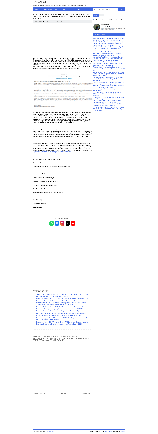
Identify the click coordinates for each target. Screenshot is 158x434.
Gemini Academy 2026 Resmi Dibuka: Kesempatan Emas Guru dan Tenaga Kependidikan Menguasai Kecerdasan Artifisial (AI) (109, 73)
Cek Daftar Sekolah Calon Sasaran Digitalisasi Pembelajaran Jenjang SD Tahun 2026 (107, 101)
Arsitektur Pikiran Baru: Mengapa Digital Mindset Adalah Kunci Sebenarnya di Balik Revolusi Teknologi (108, 93)
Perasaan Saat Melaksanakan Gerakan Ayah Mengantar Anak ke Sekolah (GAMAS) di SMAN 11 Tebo (109, 68)
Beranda (37, 9)
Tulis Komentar (48, 21)
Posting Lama (86, 394)
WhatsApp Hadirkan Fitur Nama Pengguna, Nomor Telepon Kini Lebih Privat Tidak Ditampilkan (108, 39)
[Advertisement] (62, 40)
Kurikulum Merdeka (60, 21)
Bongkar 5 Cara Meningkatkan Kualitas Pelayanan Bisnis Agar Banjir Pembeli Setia (108, 86)
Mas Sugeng (108, 431)
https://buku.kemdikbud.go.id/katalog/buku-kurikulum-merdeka (52, 152)
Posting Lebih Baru (39, 394)
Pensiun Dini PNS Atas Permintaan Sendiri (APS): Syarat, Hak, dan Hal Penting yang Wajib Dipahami (109, 83)
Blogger (122, 431)
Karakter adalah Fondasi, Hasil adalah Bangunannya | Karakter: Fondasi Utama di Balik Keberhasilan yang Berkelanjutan (108, 63)
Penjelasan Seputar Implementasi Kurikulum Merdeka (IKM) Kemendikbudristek (61, 313)
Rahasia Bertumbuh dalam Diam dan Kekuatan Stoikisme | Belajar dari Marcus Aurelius (107, 59)
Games (63, 9)
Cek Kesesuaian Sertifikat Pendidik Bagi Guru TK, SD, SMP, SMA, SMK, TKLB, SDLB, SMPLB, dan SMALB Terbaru (108, 108)
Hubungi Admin (74, 9)
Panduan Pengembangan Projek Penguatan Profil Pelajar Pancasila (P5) (58, 315)
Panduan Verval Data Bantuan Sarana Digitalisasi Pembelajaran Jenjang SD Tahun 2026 (108, 104)
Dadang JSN (41, 2)
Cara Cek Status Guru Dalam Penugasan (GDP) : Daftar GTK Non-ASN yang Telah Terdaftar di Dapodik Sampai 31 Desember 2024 (108, 43)
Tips (56, 9)
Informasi (48, 9)
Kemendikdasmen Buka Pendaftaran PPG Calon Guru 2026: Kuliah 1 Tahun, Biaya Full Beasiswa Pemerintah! (108, 78)
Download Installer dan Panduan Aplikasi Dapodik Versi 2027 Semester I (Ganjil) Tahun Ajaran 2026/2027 (108, 48)
